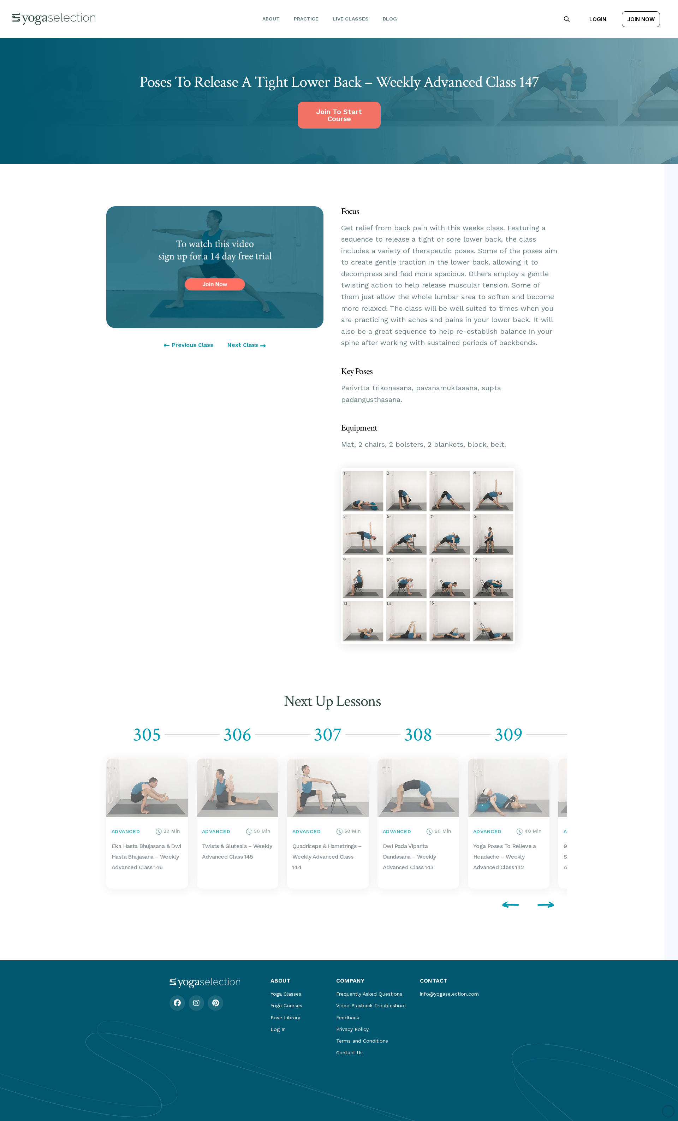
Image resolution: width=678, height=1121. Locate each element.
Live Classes (351, 19)
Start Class (121, 823)
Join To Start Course (339, 115)
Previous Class (192, 345)
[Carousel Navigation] (332, 906)
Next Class (243, 345)
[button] (566, 19)
